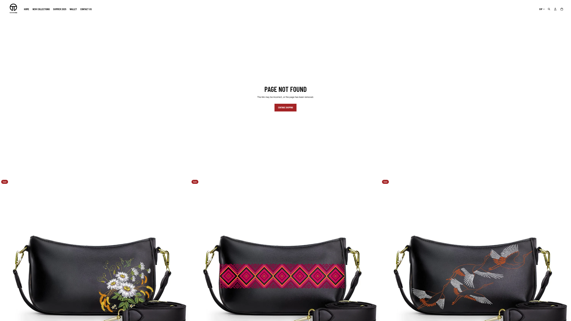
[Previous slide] (4, 273)
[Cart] (562, 9)
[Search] (549, 9)
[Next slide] (185, 273)
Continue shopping (285, 107)
